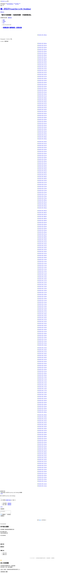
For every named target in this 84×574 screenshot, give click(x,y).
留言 (10, 500)
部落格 (4, 21)
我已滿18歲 (3, 571)
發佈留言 (2, 515)
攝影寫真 (10, 17)
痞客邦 (7, 500)
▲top (1, 506)
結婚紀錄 (9, 503)
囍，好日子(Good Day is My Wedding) (15, 9)
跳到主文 (2, 12)
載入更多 (2, 508)
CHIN (1, 493)
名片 (4, 22)
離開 (6, 571)
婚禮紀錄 (9, 504)
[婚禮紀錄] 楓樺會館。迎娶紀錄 (12, 27)
